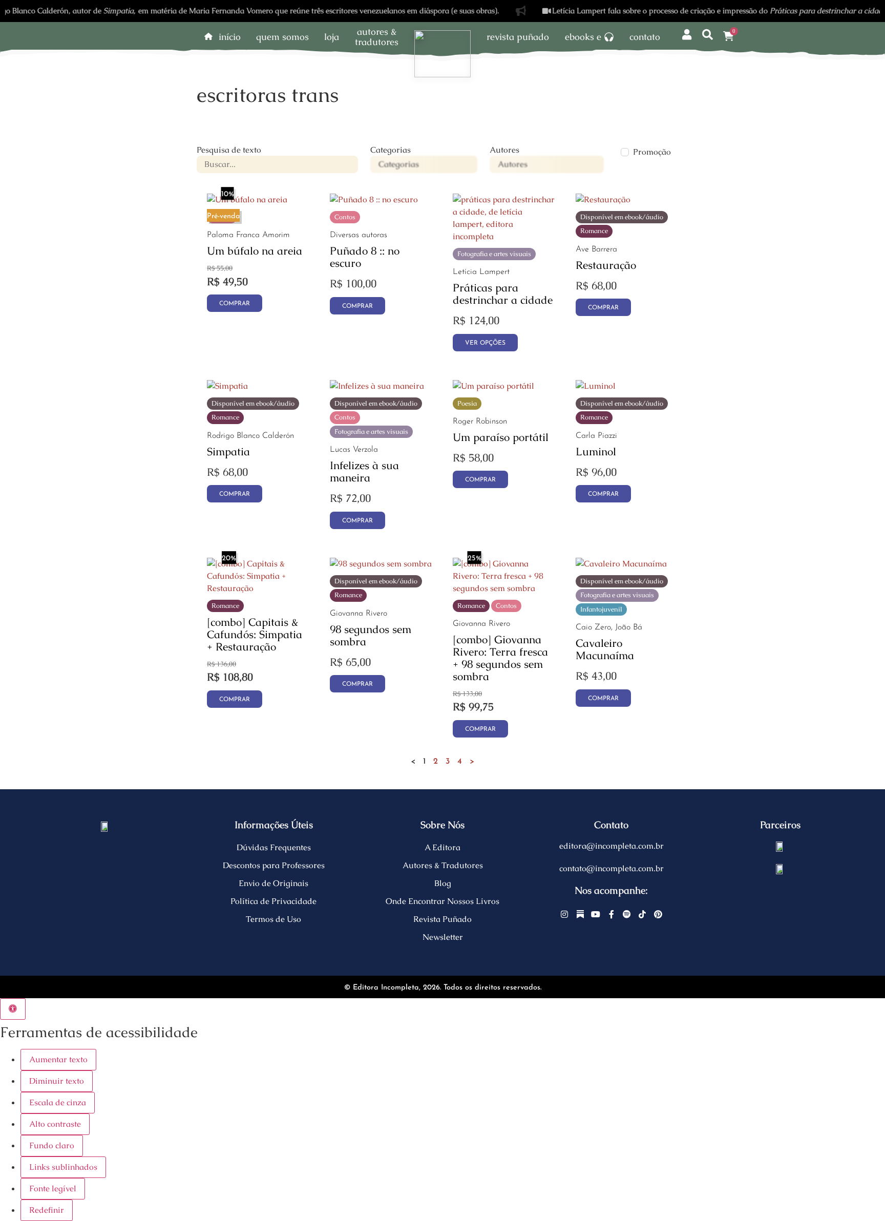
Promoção (652, 152)
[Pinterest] (658, 914)
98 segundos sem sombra (370, 635)
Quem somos (282, 37)
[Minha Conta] (686, 35)
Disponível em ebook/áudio (621, 217)
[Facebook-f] (611, 914)
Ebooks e (583, 37)
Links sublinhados (63, 1167)
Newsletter (443, 937)
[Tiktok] (642, 914)
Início (230, 37)
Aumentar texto (58, 1059)
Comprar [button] (234, 304)
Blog (442, 883)
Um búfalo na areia (254, 251)
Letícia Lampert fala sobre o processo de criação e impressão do (685, 10)
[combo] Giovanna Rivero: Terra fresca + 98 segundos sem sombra (500, 658)
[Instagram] (565, 914)
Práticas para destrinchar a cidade (503, 294)
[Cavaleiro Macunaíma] (621, 563)
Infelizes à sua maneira (364, 471)
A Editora (442, 847)
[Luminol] (596, 386)
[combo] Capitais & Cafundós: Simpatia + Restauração (254, 634)
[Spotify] (627, 914)
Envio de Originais (273, 883)
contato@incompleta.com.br (611, 868)
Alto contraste (55, 1124)
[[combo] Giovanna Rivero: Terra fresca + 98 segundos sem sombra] (504, 588)
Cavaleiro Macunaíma (605, 649)
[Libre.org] (780, 846)
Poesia (467, 403)
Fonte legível (52, 1188)
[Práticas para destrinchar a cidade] (504, 236)
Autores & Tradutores (443, 865)
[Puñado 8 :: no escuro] (374, 199)
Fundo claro (51, 1145)
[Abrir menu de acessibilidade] (13, 1009)
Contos (344, 217)
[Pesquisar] (707, 35)
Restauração (606, 265)
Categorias (390, 150)
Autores (504, 150)
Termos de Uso (273, 919)
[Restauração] (603, 199)
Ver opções (485, 343)
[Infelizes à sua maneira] (377, 386)
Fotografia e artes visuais (494, 253)
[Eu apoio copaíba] (780, 868)
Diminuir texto (56, 1081)
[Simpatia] (227, 386)
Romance (594, 230)
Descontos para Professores (274, 865)
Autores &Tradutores (376, 37)
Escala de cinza (57, 1102)
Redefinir (46, 1210)
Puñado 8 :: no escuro (364, 257)
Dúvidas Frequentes (274, 847)
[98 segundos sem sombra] (381, 563)
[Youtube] (595, 914)
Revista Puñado (518, 37)
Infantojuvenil (601, 609)
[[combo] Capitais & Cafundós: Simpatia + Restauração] (258, 588)
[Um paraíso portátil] (493, 386)
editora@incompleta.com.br (611, 845)
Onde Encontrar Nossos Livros (442, 901)
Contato (644, 37)
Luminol (596, 451)
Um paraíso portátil (501, 437)
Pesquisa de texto (229, 150)
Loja (331, 37)
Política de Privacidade (273, 901)
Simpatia (228, 451)
